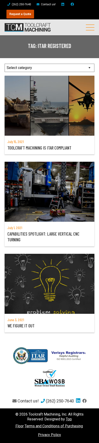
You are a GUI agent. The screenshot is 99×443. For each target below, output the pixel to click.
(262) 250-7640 (21, 4)
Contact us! (48, 4)
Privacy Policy (49, 435)
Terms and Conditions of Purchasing (54, 426)
